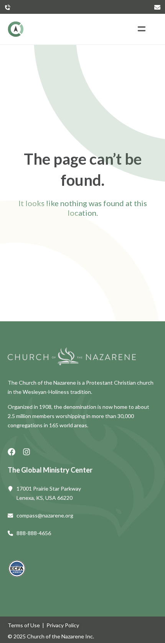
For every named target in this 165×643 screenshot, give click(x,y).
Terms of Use (24, 625)
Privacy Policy (62, 625)
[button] (141, 29)
